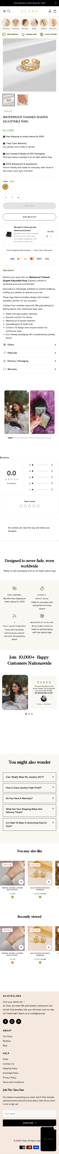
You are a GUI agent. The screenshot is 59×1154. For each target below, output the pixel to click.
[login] (48, 11)
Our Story (7, 1036)
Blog (5, 1045)
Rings (34, 28)
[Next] (51, 409)
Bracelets (6, 28)
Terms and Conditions (13, 1082)
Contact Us (8, 1064)
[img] (11, 479)
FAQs (5, 1059)
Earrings (25, 28)
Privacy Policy (9, 1077)
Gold (5, 187)
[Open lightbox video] (16, 412)
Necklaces (15, 28)
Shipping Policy (10, 1068)
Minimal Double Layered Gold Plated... (12, 889)
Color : (8, 181)
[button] (56, 3)
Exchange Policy (10, 1073)
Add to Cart (21, 881)
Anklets (43, 28)
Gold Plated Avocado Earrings (40, 889)
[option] (29, 65)
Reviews (7, 1041)
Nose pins (53, 28)
